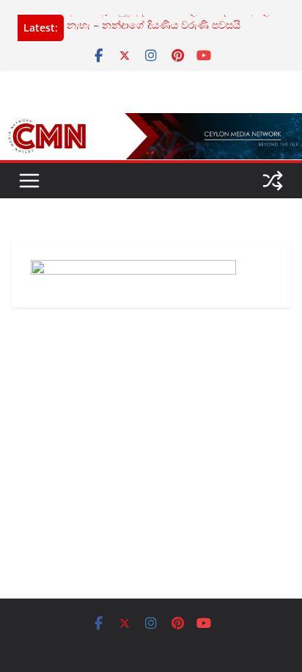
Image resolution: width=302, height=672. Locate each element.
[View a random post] (272, 180)
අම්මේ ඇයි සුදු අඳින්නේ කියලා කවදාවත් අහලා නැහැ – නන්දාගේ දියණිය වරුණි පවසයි (170, 18)
